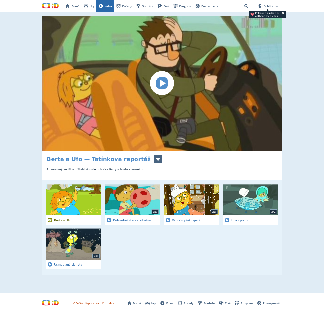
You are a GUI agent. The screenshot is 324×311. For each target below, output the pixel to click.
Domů (75, 6)
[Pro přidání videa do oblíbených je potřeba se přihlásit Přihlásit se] (158, 159)
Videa (108, 6)
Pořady (127, 6)
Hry (92, 6)
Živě (166, 6)
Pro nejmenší (209, 6)
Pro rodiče (108, 303)
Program (185, 6)
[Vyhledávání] (246, 6)
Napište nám (92, 303)
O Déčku (78, 303)
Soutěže (147, 6)
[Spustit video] (162, 83)
